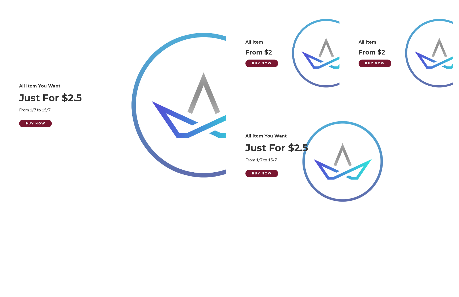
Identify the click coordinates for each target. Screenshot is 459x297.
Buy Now (35, 123)
